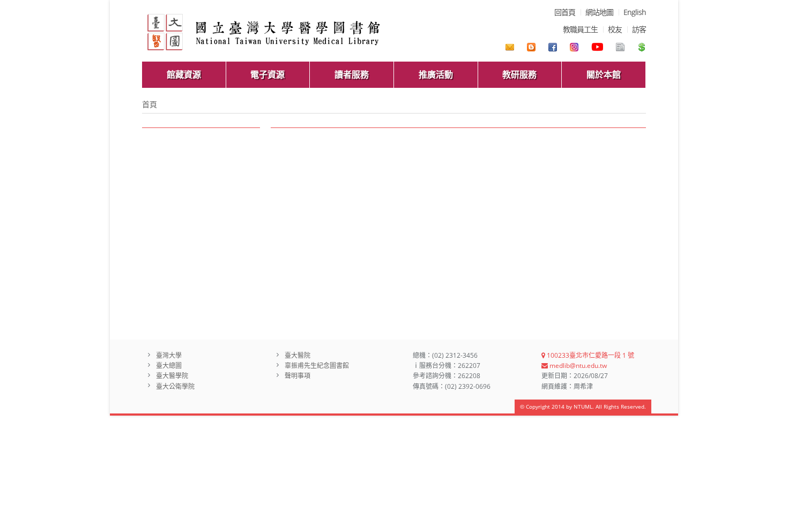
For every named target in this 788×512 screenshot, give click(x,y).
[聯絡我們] (509, 47)
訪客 (639, 29)
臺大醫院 (297, 355)
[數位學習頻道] (597, 47)
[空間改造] (531, 47)
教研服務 (519, 74)
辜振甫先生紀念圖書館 (317, 365)
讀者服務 (351, 74)
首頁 (149, 104)
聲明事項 (297, 375)
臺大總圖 (169, 365)
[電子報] (620, 47)
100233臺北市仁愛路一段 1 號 (589, 355)
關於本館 (603, 74)
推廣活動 (436, 74)
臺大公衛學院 (175, 386)
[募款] (641, 47)
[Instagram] (574, 47)
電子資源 (267, 74)
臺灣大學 (169, 355)
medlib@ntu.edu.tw (577, 365)
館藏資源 (184, 74)
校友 (615, 29)
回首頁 (564, 12)
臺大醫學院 (172, 375)
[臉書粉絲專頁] (552, 47)
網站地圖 (599, 12)
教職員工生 (580, 29)
